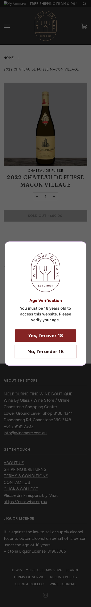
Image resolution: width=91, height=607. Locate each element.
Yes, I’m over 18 (45, 335)
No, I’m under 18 (45, 351)
